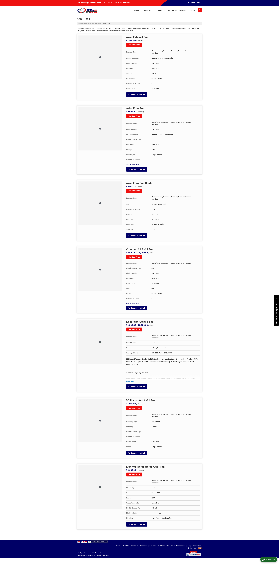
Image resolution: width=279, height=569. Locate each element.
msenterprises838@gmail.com (93, 3)
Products (159, 10)
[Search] (200, 10)
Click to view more (132, 164)
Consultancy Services (177, 10)
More (193, 10)
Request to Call (137, 94)
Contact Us (197, 546)
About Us (147, 10)
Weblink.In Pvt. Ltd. (102, 555)
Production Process (178, 546)
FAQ (189, 546)
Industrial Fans (96, 23)
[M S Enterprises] (88, 10)
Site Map (193, 548)
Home (136, 10)
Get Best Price (134, 45)
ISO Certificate (163, 546)
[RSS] (200, 548)
